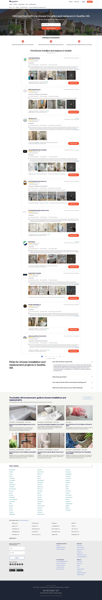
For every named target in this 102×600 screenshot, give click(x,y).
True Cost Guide (80, 547)
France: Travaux (36, 587)
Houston (68, 493)
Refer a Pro (79, 551)
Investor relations (80, 569)
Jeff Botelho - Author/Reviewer (16, 422)
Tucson (11, 474)
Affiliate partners (80, 574)
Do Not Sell (52, 590)
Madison (68, 508)
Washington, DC (75, 534)
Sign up (17, 557)
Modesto (11, 482)
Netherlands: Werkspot (59, 587)
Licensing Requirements (82, 556)
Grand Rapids (40, 480)
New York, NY (75, 529)
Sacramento (12, 484)
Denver (11, 493)
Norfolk (67, 499)
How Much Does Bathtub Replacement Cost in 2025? (22, 425)
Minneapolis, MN (36, 529)
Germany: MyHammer (44, 587)
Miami (10, 503)
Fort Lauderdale (13, 499)
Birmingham (12, 469)
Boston (39, 476)
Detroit (39, 478)
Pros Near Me (79, 553)
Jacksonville (12, 501)
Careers (78, 565)
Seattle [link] (17, 7)
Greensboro (40, 501)
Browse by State (24, 520)
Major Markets (13, 466)
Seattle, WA (54, 534)
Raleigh (39, 503)
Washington (12, 497)
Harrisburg (68, 472)
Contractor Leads (60, 567)
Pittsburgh (68, 476)
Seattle (67, 505)
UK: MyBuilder (66, 587)
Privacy (44, 590)
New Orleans (40, 472)
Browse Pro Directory (60, 547)
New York (39, 495)
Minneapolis (40, 482)
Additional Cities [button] (12, 538)
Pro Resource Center (60, 565)
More (27, 4)
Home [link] (10, 7)
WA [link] (13, 7)
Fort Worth (68, 491)
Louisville (39, 469)
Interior (11, 4)
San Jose (11, 491)
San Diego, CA (15, 534)
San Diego (11, 486)
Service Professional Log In (61, 561)
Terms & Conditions (58, 592)
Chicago (11, 512)
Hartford (11, 495)
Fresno (11, 476)
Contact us (79, 570)
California (47, 590)
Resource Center (80, 549)
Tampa (10, 508)
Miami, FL (74, 526)
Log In (83, 1)
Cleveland (39, 510)
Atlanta (11, 510)
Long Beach (12, 478)
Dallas (67, 486)
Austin (67, 484)
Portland (68, 469)
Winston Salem (41, 505)
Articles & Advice (32, 4)
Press (78, 567)
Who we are (79, 563)
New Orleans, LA (56, 529)
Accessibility (57, 591)
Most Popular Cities (13, 520)
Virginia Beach (69, 503)
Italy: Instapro (51, 587)
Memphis (68, 480)
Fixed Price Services (60, 549)
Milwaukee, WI (15, 529)
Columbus (39, 512)
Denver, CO (15, 526)
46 (60, 356)
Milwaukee (68, 510)
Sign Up (90, 1)
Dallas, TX (74, 523)
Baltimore (39, 474)
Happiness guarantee (81, 572)
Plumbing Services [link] (24, 7)
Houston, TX (35, 526)
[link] (51, 59)
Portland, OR (35, 531)
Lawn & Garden (21, 4)
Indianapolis (12, 514)
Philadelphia (68, 474)
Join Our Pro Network (60, 563)
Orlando (11, 505)
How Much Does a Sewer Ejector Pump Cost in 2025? (50, 452)
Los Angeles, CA (56, 526)
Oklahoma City (41, 514)
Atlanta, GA (14, 523)
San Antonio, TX (75, 531)
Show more (76, 69)
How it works (79, 561)
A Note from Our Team (81, 554)
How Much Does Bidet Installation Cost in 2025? (51, 424)
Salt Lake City (69, 497)
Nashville (68, 482)
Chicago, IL (54, 523)
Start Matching (51, 28)
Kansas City (40, 486)
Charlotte (39, 499)
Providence (68, 478)
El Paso (67, 488)
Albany (39, 493)
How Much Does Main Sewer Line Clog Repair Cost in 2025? (78, 452)
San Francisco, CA (36, 534)
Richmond (68, 501)
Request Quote (73, 83)
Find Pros (58, 545)
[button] (32, 75)
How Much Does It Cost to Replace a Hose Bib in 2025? (22, 452)
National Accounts (60, 569)
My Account (79, 545)
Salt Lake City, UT (56, 531)
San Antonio (68, 495)
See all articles (87, 398)
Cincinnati (39, 508)
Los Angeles (12, 480)
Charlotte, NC (35, 523)
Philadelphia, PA (16, 531)
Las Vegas (39, 491)
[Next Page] (63, 356)
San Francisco (12, 488)
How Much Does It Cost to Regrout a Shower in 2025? (79, 425)
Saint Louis (39, 488)
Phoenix (11, 472)
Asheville (39, 497)
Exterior (15, 4)
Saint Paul (39, 484)
